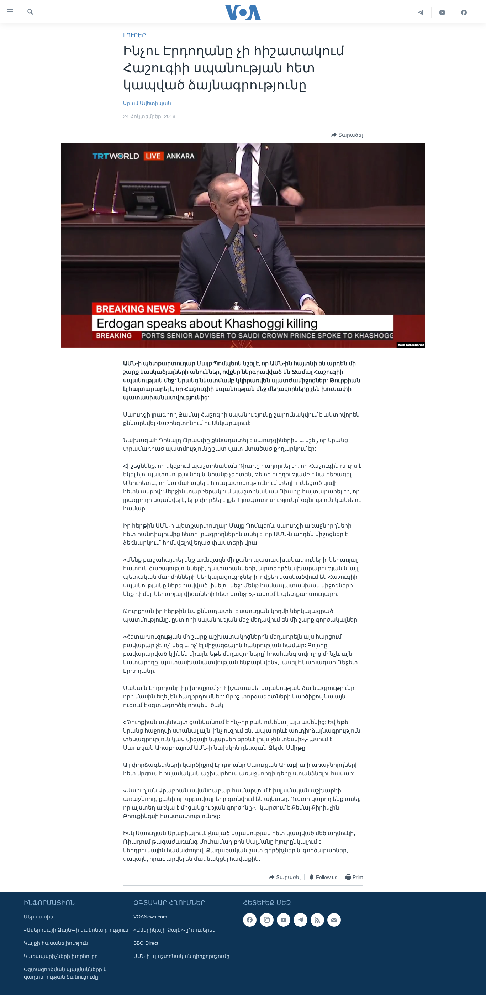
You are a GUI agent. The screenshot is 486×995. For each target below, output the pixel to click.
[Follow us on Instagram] (266, 920)
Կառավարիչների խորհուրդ (61, 956)
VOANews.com (150, 917)
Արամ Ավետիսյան (147, 103)
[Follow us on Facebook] (250, 920)
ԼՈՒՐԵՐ (134, 35)
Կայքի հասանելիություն (56, 943)
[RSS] (317, 920)
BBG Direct (145, 943)
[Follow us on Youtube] (283, 920)
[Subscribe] (334, 920)
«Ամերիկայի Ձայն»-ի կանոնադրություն (76, 930)
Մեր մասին (38, 917)
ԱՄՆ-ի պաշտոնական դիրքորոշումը (181, 956)
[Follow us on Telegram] (300, 920)
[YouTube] (442, 12)
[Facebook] (464, 12)
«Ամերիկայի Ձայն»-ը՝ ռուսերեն (174, 930)
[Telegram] (421, 12)
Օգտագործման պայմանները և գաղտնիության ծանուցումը (65, 973)
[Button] (347, 135)
